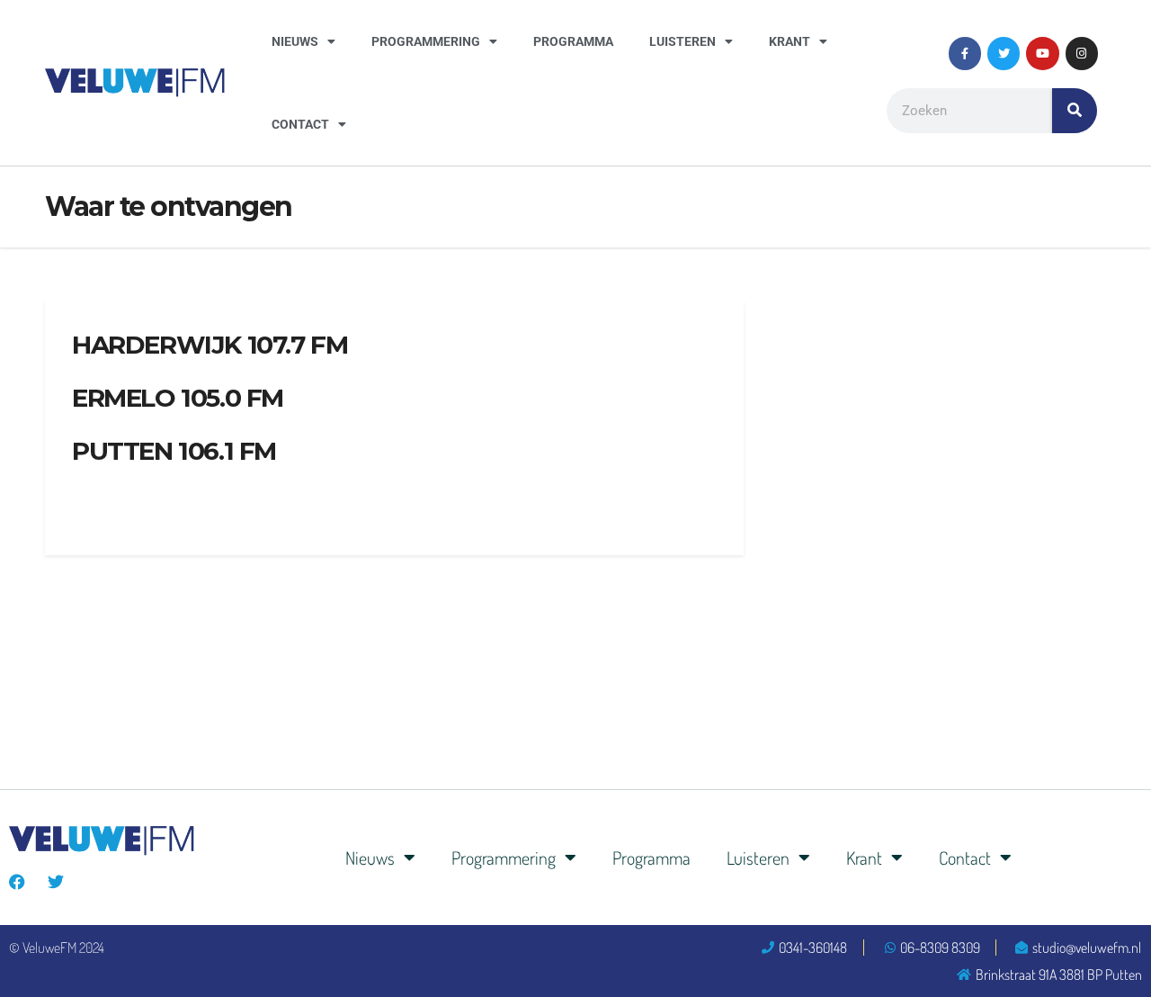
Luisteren (682, 41)
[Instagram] (1082, 53)
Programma (573, 41)
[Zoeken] (1074, 110)
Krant (789, 41)
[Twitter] (1003, 53)
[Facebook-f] (965, 53)
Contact (300, 124)
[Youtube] (1042, 53)
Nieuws (295, 41)
